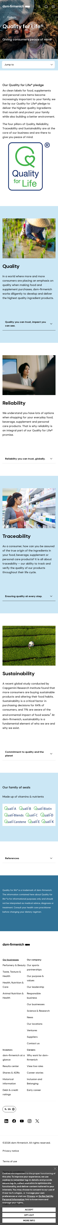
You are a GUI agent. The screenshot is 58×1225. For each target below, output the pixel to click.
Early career (34, 1090)
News (30, 1017)
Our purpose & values (35, 978)
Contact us (33, 1043)
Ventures (32, 1030)
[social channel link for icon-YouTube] (22, 1121)
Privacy (31, 1196)
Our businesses (11, 959)
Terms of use (10, 1161)
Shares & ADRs (11, 1072)
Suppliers (32, 1036)
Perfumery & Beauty (14, 965)
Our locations (34, 1023)
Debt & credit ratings (10, 1092)
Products (11, 17)
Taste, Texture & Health (12, 974)
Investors (7, 1049)
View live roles (35, 1066)
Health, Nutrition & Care (13, 985)
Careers (31, 1049)
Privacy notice (11, 1150)
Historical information (9, 1081)
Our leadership (35, 987)
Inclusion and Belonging (34, 1081)
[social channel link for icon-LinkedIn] (6, 1121)
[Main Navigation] (53, 6)
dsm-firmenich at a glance (14, 1057)
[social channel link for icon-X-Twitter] (37, 1121)
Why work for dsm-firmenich (38, 1057)
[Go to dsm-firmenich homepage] (16, 6)
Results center (11, 1066)
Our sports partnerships (34, 967)
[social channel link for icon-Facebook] (14, 1121)
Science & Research (38, 1010)
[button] (46, 7)
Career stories (35, 1072)
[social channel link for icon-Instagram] (29, 1121)
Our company (34, 959)
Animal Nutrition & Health (13, 995)
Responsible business (34, 995)
